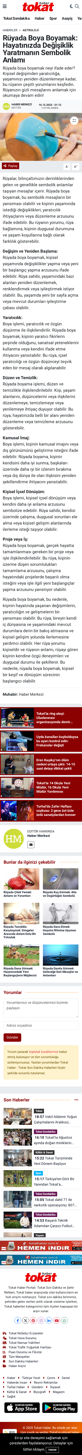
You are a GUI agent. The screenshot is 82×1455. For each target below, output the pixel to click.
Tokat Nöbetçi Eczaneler (26, 1333)
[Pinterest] (33, 1320)
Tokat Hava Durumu (22, 1338)
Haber (40, 18)
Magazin (59, 1392)
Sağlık (11, 1396)
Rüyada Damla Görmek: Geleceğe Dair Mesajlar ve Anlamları (60, 972)
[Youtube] (56, 1320)
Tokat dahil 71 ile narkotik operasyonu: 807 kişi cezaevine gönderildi (54, 1203)
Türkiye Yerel (31, 1378)
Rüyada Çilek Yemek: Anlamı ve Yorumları (18, 893)
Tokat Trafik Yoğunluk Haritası (30, 1347)
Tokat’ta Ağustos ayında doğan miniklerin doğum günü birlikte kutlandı (53, 1140)
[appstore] (23, 1408)
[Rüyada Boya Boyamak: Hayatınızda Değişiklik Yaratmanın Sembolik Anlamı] (41, 137)
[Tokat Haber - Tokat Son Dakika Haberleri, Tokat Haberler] (38, 6)
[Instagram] (41, 1320)
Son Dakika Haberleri (23, 1361)
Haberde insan (17, 1382)
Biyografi (39, 1392)
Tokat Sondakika (16, 18)
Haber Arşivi (17, 1366)
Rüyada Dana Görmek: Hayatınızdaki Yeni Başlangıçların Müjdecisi (20, 972)
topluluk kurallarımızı (44, 1052)
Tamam (52, 1450)
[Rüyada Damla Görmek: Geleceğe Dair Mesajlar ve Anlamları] (61, 955)
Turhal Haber (16, 1387)
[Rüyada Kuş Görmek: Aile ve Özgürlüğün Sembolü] (61, 878)
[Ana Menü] (5, 6)
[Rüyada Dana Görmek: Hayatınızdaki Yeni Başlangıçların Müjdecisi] (21, 955)
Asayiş (67, 18)
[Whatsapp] (64, 1320)
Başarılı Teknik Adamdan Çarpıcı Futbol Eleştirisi (53, 1223)
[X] (25, 1320)
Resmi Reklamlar (46, 1382)
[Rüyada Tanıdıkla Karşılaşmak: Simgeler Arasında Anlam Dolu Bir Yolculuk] (21, 913)
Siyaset (55, 1387)
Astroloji (31, 30)
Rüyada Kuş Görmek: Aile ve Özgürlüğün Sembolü (60, 893)
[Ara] (77, 6)
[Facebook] (17, 1320)
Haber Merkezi (38, 836)
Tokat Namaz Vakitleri (24, 1343)
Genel (66, 1378)
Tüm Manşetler (19, 1357)
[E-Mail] (30, 844)
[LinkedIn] (48, 1320)
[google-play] (60, 1408)
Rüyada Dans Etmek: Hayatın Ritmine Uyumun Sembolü (59, 930)
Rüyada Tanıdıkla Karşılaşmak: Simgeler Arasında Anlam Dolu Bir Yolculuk (20, 932)
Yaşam (40, 1235)
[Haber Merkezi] (14, 838)
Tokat (39, 1111)
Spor (53, 18)
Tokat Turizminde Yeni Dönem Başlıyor (53, 1161)
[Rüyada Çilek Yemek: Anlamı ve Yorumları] (21, 878)
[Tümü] (76, 1100)
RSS (11, 1432)
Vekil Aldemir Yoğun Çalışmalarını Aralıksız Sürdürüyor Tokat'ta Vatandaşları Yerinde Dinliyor (55, 1120)
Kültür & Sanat (44, 1152)
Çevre (51, 1378)
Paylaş (12, 166)
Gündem (37, 1387)
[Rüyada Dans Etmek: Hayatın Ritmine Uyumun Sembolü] (61, 913)
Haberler (10, 30)
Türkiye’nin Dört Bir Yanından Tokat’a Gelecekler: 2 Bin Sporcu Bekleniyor (54, 1182)
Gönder (12, 1037)
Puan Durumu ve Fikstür (25, 1352)
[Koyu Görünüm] (71, 6)
